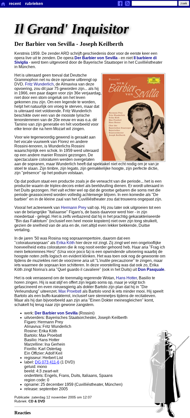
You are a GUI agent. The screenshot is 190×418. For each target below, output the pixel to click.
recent (15, 3)
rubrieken (34, 3)
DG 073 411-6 (47, 362)
